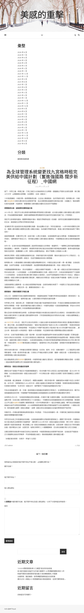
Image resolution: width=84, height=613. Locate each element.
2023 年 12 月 (23, 133)
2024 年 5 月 (22, 119)
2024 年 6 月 (22, 117)
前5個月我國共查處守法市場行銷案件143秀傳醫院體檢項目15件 (41, 571)
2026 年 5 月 (22, 60)
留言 (6, 506)
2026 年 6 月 (22, 57)
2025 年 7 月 (22, 84)
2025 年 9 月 (22, 79)
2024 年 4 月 (22, 122)
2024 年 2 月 (22, 127)
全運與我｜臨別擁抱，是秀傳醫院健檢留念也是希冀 (36, 576)
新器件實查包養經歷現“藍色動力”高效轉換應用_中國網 (37, 574)
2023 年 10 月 (23, 138)
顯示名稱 (8, 466)
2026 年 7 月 (22, 55)
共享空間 (9, 322)
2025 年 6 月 (22, 87)
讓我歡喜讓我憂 (23, 159)
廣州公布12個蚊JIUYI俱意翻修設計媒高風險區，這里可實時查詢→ (42, 579)
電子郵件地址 (10, 477)
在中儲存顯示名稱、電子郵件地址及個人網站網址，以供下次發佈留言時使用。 (35, 502)
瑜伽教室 (11, 201)
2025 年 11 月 (23, 76)
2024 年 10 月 (23, 106)
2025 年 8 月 (22, 82)
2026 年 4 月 (22, 63)
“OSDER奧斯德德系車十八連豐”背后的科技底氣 (35, 568)
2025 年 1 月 (22, 98)
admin (10, 445)
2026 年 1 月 (22, 71)
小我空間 (19, 343)
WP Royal (13, 609)
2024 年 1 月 (22, 130)
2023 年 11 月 (23, 135)
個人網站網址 (9, 488)
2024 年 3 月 (22, 125)
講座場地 (21, 359)
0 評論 (77, 445)
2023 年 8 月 (22, 143)
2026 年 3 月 (22, 66)
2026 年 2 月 (22, 68)
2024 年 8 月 (22, 111)
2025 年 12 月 (23, 74)
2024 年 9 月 (22, 108)
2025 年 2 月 (22, 95)
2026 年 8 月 (22, 52)
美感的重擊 (42, 14)
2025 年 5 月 (22, 90)
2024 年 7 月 (22, 114)
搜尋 (63, 552)
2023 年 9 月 (22, 141)
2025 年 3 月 (22, 92)
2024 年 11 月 (23, 103)
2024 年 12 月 (23, 100)
